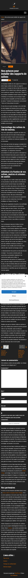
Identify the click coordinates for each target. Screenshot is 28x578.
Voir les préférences (14, 300)
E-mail (3, 398)
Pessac (10, 528)
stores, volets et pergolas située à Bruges (12, 492)
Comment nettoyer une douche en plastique (4, 353)
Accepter (14, 292)
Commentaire (5, 368)
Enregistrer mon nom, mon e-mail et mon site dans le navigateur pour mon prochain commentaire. (12, 417)
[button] (26, 276)
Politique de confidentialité (9, 564)
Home (2, 17)
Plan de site (6, 558)
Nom (2, 391)
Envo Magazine (14, 575)
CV (14, 7)
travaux (10, 66)
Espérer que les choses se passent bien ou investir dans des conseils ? (21, 354)
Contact (5, 561)
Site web (3, 406)
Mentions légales (7, 566)
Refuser (14, 296)
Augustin (16, 80)
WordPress (17, 573)
